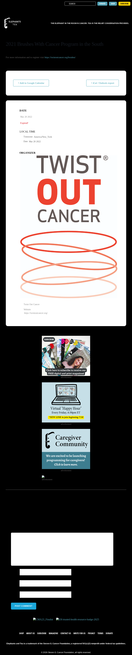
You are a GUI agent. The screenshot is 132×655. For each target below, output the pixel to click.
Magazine (53, 633)
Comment (29, 529)
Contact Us (66, 633)
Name (15, 572)
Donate (109, 633)
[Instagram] (69, 624)
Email (15, 583)
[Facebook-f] (56, 624)
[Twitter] (62, 624)
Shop (21, 633)
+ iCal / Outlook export (102, 83)
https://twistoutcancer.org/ (36, 313)
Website (15, 594)
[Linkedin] (75, 624)
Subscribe (41, 633)
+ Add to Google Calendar (31, 83)
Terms (100, 633)
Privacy (91, 633)
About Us (30, 633)
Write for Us (79, 633)
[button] (127, 9)
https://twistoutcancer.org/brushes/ (59, 57)
